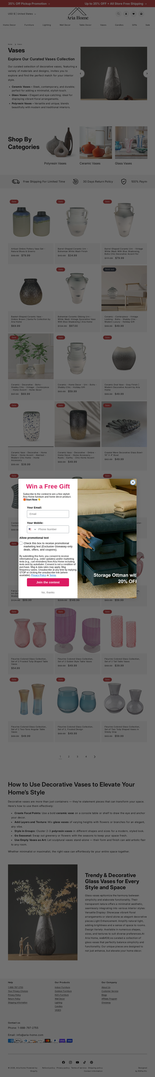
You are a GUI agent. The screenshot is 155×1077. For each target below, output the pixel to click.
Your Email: (34, 507)
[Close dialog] (132, 482)
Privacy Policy (38, 575)
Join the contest (48, 582)
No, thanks (47, 592)
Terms (52, 575)
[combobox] (32, 529)
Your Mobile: (35, 522)
